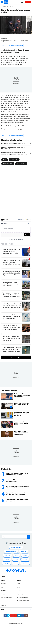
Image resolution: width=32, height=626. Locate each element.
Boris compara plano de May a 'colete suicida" (13, 143)
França (7, 559)
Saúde (18, 587)
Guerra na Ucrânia (11, 551)
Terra (18, 583)
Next (2, 587)
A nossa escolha (9, 390)
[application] (16, 25)
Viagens (3, 590)
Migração (6, 563)
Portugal (16, 559)
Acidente (7, 555)
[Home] (1, 6)
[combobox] (16, 537)
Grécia (25, 559)
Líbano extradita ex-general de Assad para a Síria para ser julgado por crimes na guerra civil (14, 153)
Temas (3, 576)
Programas (20, 594)
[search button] (28, 537)
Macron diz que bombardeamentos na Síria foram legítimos (13, 147)
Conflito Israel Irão (16, 547)
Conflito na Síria (7, 163)
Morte (16, 555)
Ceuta (15, 563)
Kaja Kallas (25, 563)
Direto (27, 2)
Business (3, 583)
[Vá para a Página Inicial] (6, 2)
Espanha (23, 551)
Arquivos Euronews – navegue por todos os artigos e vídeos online (23, 599)
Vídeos (3, 594)
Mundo (11, 6)
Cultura (25, 555)
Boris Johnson (21, 163)
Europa (3, 580)
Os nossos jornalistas (6, 597)
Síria (4, 159)
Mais (2, 609)
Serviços (3, 605)
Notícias (6, 6)
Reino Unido (14, 159)
